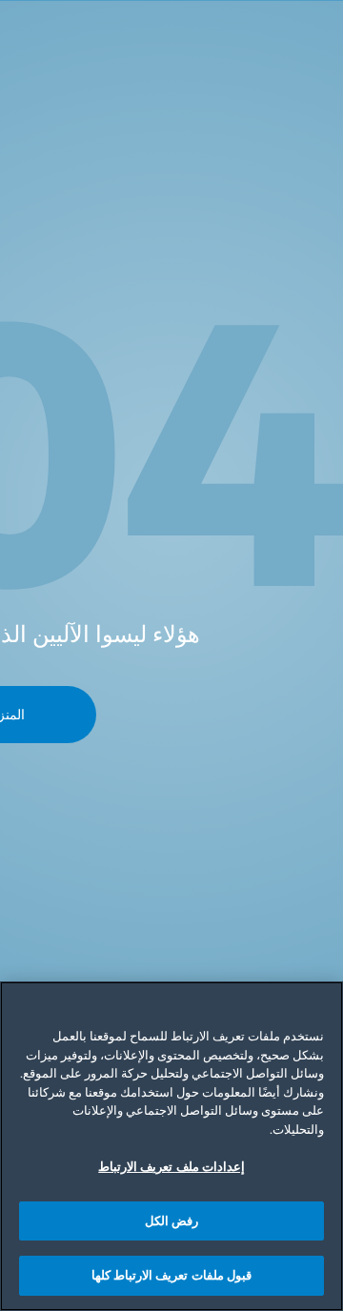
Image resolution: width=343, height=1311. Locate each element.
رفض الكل (171, 1220)
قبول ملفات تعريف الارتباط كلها (171, 1274)
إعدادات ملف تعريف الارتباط (171, 1166)
